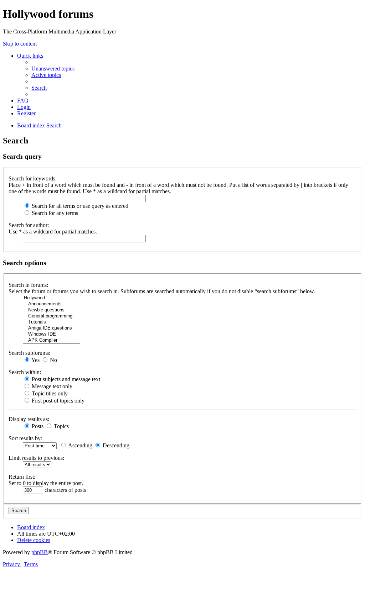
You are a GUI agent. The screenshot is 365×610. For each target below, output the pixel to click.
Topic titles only (49, 393)
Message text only (51, 386)
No (52, 360)
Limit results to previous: (36, 458)
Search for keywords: (33, 178)
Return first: (22, 477)
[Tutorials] (51, 322)
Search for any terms (54, 213)
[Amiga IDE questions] (51, 328)
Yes (35, 360)
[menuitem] (52, 68)
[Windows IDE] (51, 334)
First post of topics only (57, 401)
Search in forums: (28, 285)
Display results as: (29, 419)
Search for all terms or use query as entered (79, 206)
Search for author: (29, 225)
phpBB (39, 552)
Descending (115, 445)
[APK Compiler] (51, 340)
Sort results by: (25, 438)
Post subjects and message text (65, 379)
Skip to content (20, 44)
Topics (60, 426)
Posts (36, 426)
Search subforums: (29, 353)
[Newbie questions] (51, 310)
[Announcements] (51, 304)
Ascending (79, 445)
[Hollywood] (51, 298)
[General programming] (51, 316)
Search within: (25, 372)
